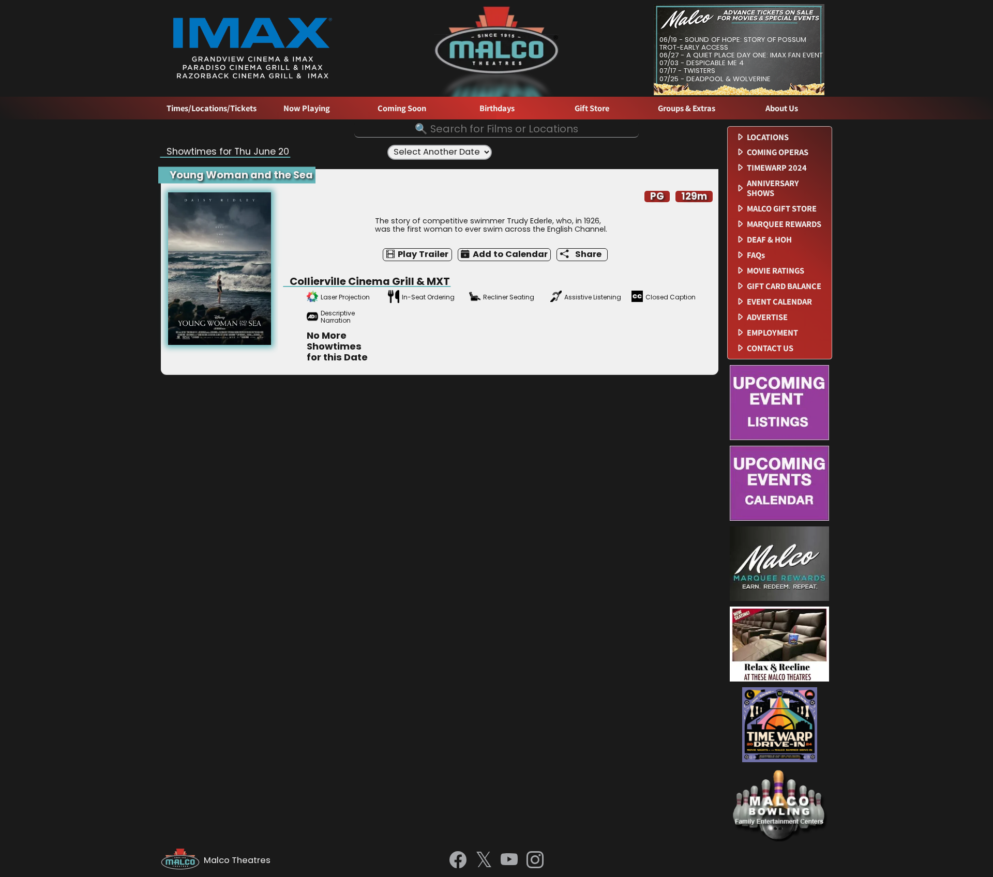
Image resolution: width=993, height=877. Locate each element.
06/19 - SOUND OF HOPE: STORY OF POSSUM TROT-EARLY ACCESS (732, 43)
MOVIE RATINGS (775, 271)
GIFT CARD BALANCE (784, 286)
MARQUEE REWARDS (784, 224)
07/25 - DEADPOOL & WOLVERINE (715, 79)
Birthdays (497, 108)
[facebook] (458, 860)
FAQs (756, 255)
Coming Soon (402, 108)
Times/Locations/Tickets (212, 108)
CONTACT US (770, 348)
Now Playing (306, 108)
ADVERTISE (767, 317)
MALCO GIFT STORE (782, 209)
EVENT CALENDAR (779, 302)
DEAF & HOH (769, 240)
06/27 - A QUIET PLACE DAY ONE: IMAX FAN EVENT (741, 55)
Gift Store (592, 108)
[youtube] (509, 860)
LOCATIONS (768, 137)
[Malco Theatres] (182, 860)
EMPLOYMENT (772, 333)
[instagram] (535, 860)
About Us (781, 108)
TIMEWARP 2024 (777, 168)
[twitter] (483, 860)
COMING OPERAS (777, 152)
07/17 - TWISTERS (687, 70)
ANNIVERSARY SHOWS (773, 188)
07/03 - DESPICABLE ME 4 (701, 63)
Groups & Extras (686, 108)
